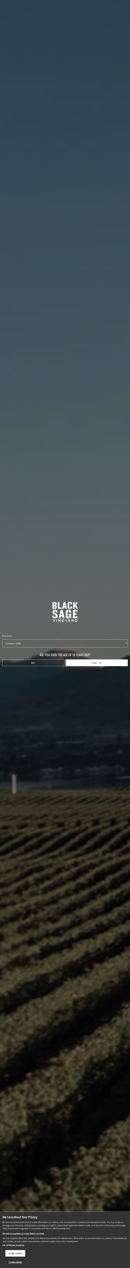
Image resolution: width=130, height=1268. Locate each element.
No (33, 662)
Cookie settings (15, 1262)
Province (7, 635)
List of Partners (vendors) (13, 1245)
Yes (94, 662)
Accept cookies (15, 1253)
